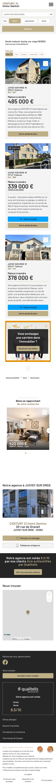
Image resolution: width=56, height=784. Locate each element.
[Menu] (51, 4)
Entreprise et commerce (14, 732)
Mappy (27, 639)
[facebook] (5, 662)
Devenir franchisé (11, 725)
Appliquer (28, 29)
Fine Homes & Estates (13, 738)
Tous (5, 21)
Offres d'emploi (9, 719)
